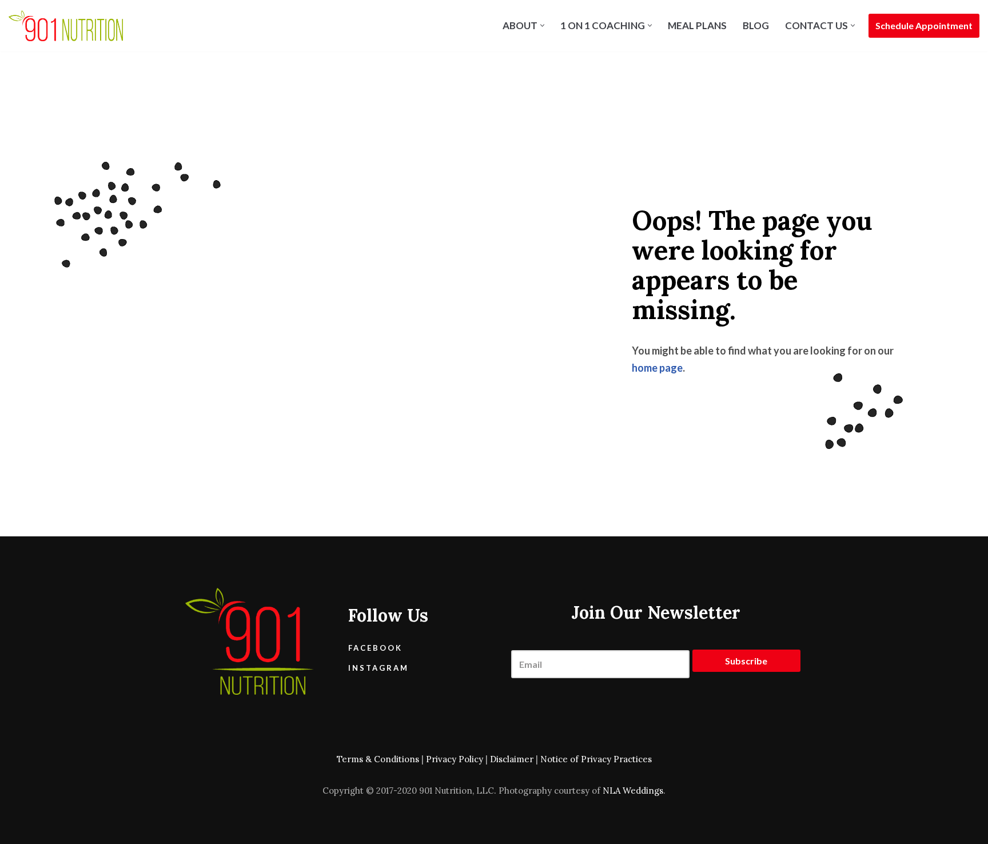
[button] (542, 25)
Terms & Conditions (378, 759)
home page (657, 367)
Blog (756, 25)
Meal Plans (697, 25)
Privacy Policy (454, 759)
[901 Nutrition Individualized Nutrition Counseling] (66, 25)
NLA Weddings (633, 790)
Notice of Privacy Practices (596, 759)
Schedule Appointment (924, 25)
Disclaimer (511, 759)
